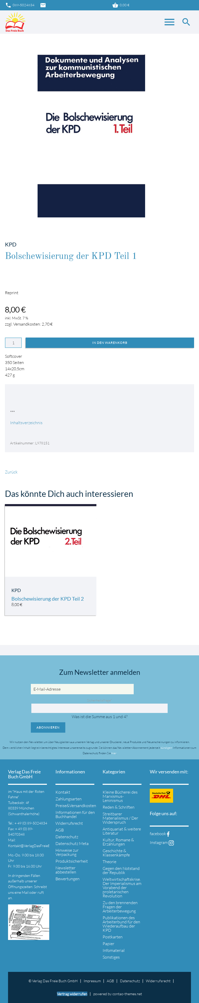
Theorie (109, 861)
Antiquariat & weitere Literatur (122, 831)
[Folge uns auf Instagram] (171, 842)
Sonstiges (111, 957)
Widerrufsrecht (69, 823)
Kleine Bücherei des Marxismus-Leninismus (120, 796)
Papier (108, 943)
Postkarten (113, 936)
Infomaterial (114, 950)
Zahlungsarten (68, 798)
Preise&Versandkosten (75, 805)
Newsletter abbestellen (65, 870)
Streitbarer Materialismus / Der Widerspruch (120, 818)
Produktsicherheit (71, 861)
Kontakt (62, 792)
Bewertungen (67, 878)
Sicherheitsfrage (99, 700)
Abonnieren (48, 727)
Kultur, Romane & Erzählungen (118, 842)
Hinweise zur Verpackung (67, 852)
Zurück (11, 472)
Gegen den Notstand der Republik (121, 870)
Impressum (92, 981)
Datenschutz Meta (72, 843)
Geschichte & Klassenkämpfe (116, 852)
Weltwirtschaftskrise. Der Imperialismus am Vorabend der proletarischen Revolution (122, 887)
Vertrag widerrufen (72, 994)
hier (113, 753)
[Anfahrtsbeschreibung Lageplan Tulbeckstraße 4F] (28, 936)
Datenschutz (66, 836)
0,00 (121, 5)
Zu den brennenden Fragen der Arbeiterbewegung (120, 906)
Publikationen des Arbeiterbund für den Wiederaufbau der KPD (121, 924)
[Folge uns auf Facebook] (168, 833)
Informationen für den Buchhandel (75, 814)
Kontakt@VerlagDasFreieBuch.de (34, 845)
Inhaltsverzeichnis (26, 422)
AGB (59, 830)
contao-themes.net (127, 994)
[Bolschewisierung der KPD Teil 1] (91, 214)
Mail (25, 892)
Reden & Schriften (118, 807)
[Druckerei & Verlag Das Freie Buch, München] (15, 22)
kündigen (166, 748)
